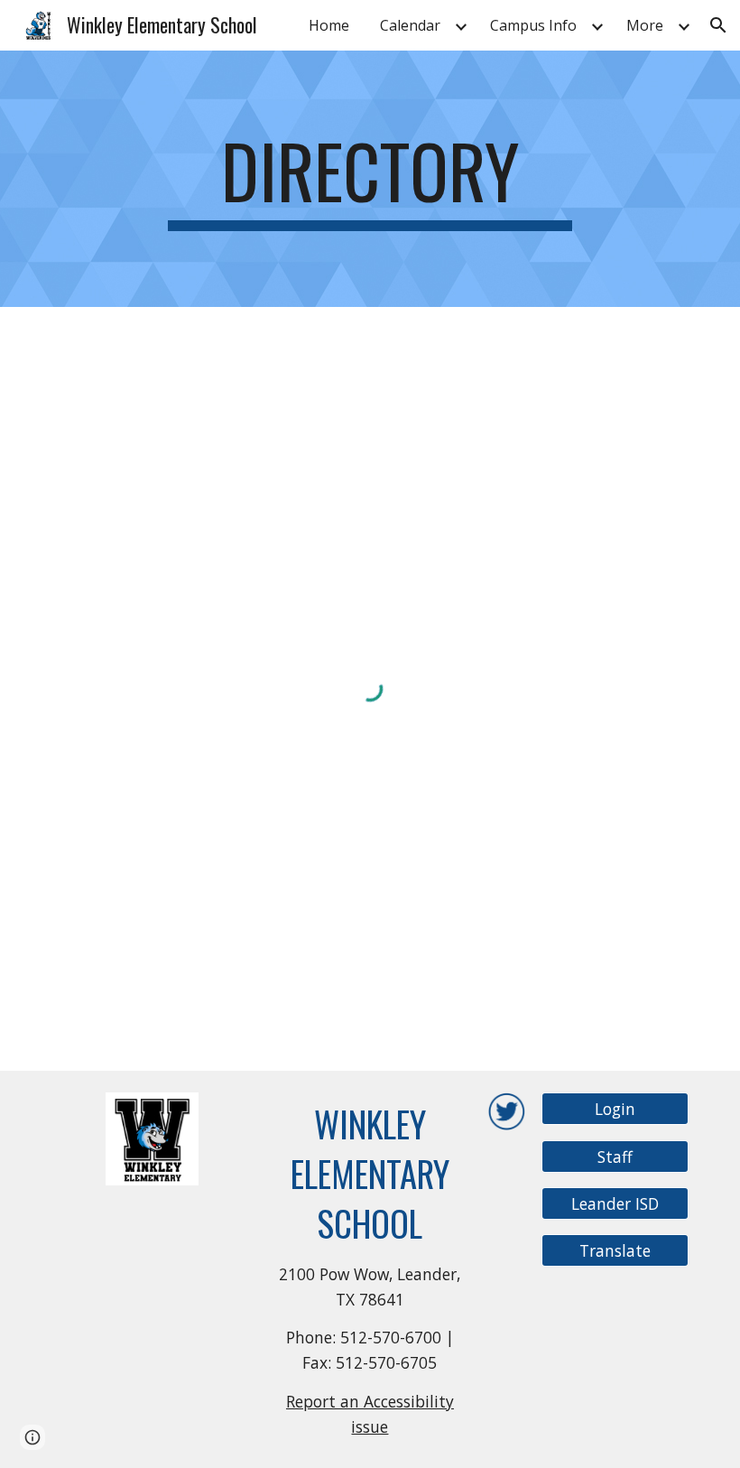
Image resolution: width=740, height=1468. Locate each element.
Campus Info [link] (533, 25)
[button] (718, 25)
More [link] (644, 25)
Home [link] (329, 25)
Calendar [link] (410, 25)
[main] (370, 178)
